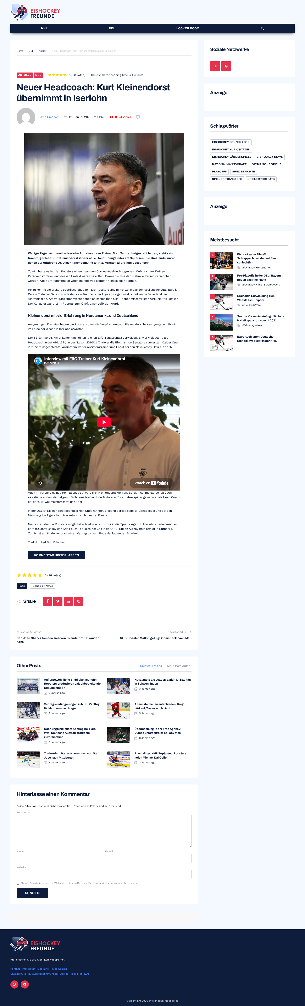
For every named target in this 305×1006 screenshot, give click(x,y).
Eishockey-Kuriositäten (231, 149)
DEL (31, 50)
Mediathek (43, 968)
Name (20, 851)
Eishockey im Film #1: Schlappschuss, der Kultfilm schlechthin (256, 258)
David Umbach (48, 117)
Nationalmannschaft (229, 164)
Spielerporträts (261, 179)
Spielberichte (243, 171)
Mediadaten (59, 968)
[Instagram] (215, 66)
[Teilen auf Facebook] (47, 601)
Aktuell (42, 50)
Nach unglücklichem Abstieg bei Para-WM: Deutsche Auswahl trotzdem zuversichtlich (70, 733)
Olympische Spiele (266, 164)
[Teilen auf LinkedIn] (68, 601)
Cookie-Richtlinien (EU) (74, 973)
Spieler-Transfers (227, 179)
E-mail (109, 851)
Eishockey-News (43, 585)
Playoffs (219, 171)
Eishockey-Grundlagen (231, 142)
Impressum (28, 968)
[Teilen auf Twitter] (57, 601)
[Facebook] (226, 66)
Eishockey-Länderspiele (231, 156)
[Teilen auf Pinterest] (78, 601)
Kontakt (15, 968)
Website (21, 867)
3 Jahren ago (57, 692)
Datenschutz (18, 973)
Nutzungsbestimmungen (43, 973)
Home (20, 50)
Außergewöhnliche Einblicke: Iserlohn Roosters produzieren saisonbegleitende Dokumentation (72, 683)
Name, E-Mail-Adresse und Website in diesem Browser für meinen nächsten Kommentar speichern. (81, 883)
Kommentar (24, 812)
